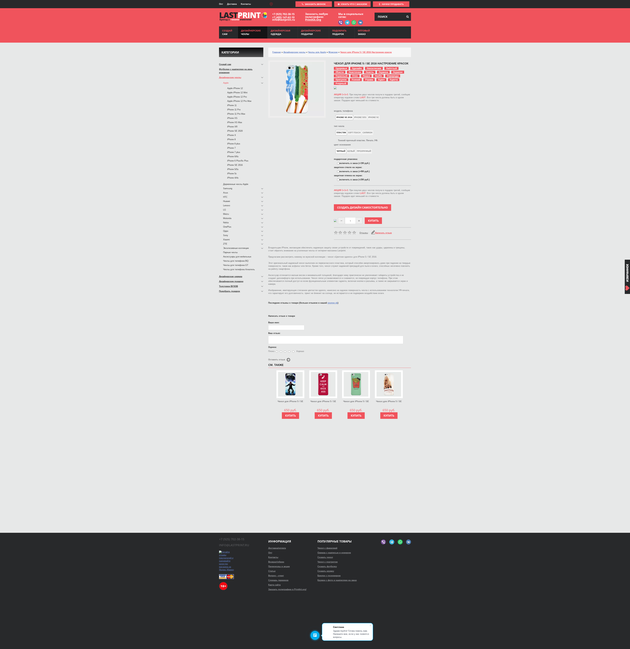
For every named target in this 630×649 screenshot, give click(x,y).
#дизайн (357, 68)
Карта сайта (274, 585)
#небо (378, 75)
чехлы (251, 32)
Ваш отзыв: (274, 333)
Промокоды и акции (279, 566)
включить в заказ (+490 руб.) (354, 171)
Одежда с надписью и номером (334, 552)
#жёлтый (391, 68)
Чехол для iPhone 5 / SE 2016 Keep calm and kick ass (323, 401)
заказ (364, 32)
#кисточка (355, 72)
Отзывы (363, 233)
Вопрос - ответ (276, 575)
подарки (311, 32)
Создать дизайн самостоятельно (362, 207)
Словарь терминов (278, 580)
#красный (341, 75)
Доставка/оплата (277, 548)
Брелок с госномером (329, 575)
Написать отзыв (383, 233)
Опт (221, 4)
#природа (393, 75)
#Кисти (340, 72)
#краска (383, 72)
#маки (366, 75)
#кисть (370, 72)
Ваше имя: (273, 322)
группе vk (333, 303)
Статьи (271, 571)
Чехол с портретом (327, 562)
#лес (355, 75)
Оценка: (272, 347)
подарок (339, 32)
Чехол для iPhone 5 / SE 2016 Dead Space (290, 401)
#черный (341, 83)
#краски (397, 72)
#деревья (341, 68)
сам (227, 32)
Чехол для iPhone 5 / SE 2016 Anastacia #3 (389, 401)
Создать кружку (325, 571)
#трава (369, 79)
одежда (280, 32)
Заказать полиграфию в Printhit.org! (287, 589)
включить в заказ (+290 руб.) (354, 179)
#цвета (394, 79)
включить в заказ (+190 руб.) (354, 163)
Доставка (232, 4)
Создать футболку (327, 566)
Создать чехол (325, 557)
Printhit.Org (313, 19)
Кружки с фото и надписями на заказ (337, 580)
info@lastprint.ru (283, 19)
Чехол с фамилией (327, 548)
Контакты (246, 4)
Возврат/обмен (276, 562)
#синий (356, 79)
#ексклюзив (374, 68)
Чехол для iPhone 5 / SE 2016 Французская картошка (356, 401)
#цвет (381, 79)
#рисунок (341, 79)
